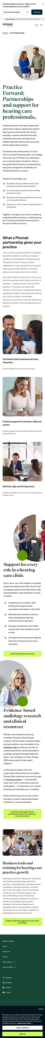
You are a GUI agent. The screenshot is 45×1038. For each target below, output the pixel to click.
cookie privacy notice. (24, 1023)
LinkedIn (8, 987)
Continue (37, 12)
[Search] (36, 25)
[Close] (43, 19)
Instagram (8, 983)
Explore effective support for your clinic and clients (22, 922)
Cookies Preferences (22, 1028)
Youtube (8, 992)
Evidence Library (14, 779)
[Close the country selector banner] (43, 4)
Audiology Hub (9, 747)
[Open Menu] (41, 25)
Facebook (8, 978)
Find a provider (10, 19)
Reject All (22, 1034)
